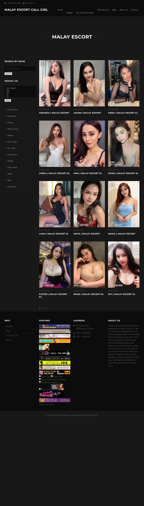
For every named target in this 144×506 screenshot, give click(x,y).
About (9, 340)
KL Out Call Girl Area (85, 13)
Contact (134, 10)
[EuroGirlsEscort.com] (57, 389)
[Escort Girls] (45, 377)
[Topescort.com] (45, 389)
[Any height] (20, 88)
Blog (114, 10)
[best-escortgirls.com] (44, 349)
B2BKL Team (92, 415)
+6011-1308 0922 (14, 3)
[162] (20, 97)
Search (8, 74)
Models (69, 13)
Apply (7, 100)
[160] (20, 93)
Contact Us (30, 3)
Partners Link (103, 10)
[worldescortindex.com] (49, 382)
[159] (20, 90)
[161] (20, 95)
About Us (124, 10)
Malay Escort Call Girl (26, 9)
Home (60, 10)
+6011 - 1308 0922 (82, 337)
